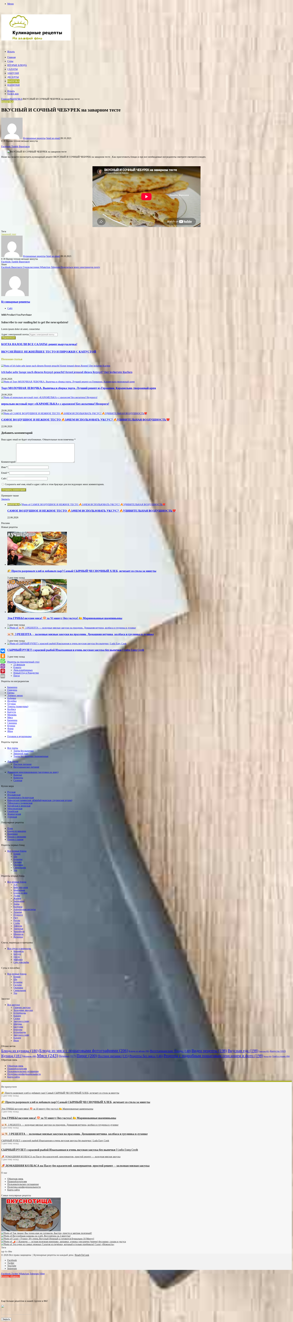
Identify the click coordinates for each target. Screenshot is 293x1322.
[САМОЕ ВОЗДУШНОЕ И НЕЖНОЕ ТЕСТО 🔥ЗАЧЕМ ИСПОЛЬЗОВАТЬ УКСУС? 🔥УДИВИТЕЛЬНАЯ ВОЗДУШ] (74, 413)
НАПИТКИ (13, 85)
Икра (16, 1040)
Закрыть (6, 1319)
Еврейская (12, 811)
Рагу (15, 917)
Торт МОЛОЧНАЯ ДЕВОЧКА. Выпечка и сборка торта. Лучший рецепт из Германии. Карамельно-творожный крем (78, 388)
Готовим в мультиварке (19, 736)
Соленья (17, 780)
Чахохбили (19, 931)
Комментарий (8, 462)
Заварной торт (8, 234)
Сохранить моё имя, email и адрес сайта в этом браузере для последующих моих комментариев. (54, 484)
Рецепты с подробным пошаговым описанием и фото (213, 1056)
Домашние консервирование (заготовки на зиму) (32, 772)
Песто (16, 956)
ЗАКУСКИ (13, 73)
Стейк (16, 923)
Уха (15, 870)
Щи (15, 856)
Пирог (87, 1056)
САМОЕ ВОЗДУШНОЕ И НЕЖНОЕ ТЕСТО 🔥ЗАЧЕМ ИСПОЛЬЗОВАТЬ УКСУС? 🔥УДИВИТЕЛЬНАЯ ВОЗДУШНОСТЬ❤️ (85, 420)
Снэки (16, 1018)
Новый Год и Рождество (26, 673)
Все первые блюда (16, 851)
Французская (14, 814)
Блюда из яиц (20, 893)
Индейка (11, 701)
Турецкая (12, 816)
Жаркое (17, 898)
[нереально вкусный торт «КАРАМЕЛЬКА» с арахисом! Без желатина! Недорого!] (49, 397)
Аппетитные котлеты (24, 909)
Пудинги (18, 915)
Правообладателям (17, 1068)
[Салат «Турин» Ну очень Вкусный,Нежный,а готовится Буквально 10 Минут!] (47, 1238)
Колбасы (17, 906)
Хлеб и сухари (281, 1056)
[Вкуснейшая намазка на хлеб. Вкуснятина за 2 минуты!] (36, 1236)
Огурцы (11, 703)
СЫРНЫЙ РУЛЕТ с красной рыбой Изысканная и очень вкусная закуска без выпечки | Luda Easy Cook (75, 650)
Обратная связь (15, 1066)
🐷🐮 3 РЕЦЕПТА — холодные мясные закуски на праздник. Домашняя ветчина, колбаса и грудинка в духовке (80, 634)
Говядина (12, 690)
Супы (10, 61)
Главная (11, 57)
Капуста (11, 712)
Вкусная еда (243, 1050)
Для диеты (12, 761)
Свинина (12, 723)
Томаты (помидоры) (17, 706)
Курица (11, 725)
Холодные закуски (23, 1010)
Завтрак (264, 1051)
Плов (10, 828)
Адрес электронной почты (15, 334)
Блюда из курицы (20, 1051)
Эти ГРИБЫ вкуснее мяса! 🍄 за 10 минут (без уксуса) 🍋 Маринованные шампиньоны (64, 618)
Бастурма (18, 1026)
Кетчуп (17, 954)
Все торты (12, 748)
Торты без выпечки (23, 750)
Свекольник (19, 867)
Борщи (16, 853)
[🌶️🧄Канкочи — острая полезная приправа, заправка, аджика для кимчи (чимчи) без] (63, 1241)
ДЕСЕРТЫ (13, 77)
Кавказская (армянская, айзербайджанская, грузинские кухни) (39, 800)
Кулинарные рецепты (34, 138)
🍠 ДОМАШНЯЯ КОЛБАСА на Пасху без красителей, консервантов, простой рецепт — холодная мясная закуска (75, 1166)
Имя (4, 467)
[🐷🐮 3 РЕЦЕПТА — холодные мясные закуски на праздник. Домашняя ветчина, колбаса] (71, 627)
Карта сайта (13, 1077)
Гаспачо (17, 862)
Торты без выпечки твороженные (30, 756)
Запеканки (18, 901)
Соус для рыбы (21, 962)
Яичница (18, 937)
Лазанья (17, 912)
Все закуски (13, 1004)
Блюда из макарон (16, 831)
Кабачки (11, 698)
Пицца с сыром (15, 839)
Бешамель (18, 951)
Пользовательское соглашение (23, 1071)
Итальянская (13, 794)
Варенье (17, 775)
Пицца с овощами (16, 836)
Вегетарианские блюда (170, 1051)
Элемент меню (15, 695)
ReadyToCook (82, 1255)
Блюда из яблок (139, 1051)
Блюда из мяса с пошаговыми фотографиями (83, 1050)
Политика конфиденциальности (24, 1074)
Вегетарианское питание (26, 767)
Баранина (12, 687)
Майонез (18, 959)
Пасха (16, 675)
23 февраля (19, 664)
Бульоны (17, 859)
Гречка (10, 692)
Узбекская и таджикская (19, 803)
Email (5, 473)
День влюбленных (23, 670)
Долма (16, 895)
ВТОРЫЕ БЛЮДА (17, 65)
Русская (11, 792)
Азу (15, 884)
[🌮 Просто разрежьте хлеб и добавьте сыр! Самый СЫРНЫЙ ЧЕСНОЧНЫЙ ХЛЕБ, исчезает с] (37, 564)
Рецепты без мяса (146, 1056)
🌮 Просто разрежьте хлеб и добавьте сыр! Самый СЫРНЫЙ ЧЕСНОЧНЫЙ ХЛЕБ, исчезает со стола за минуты (81, 571)
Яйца (10, 731)
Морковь (11, 714)
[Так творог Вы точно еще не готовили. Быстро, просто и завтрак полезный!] (46, 1233)
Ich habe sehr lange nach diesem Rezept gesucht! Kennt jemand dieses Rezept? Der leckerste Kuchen (66, 372)
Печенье (67, 1056)
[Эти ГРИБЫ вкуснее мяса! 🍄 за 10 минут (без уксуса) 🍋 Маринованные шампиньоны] (37, 612)
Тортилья (18, 928)
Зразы (16, 904)
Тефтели (17, 926)
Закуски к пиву (21, 1021)
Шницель (18, 934)
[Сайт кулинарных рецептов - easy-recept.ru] (36, 39)
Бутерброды (19, 1013)
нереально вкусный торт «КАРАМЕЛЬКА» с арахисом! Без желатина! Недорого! (55, 404)
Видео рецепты (209, 1050)
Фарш (10, 728)
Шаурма (17, 1024)
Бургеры (17, 1029)
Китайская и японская (18, 805)
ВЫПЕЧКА (13, 81)
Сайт (3, 478)
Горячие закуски (22, 1007)
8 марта (17, 667)
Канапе (17, 1015)
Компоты (18, 777)
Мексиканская (14, 808)
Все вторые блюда (16, 882)
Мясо (10, 717)
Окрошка (18, 864)
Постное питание (22, 764)
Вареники (12, 834)
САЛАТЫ (12, 69)
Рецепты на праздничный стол (23, 662)
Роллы (16, 920)
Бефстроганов (20, 887)
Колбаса (11, 709)
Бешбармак (19, 890)
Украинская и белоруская (20, 797)
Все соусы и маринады (19, 948)
